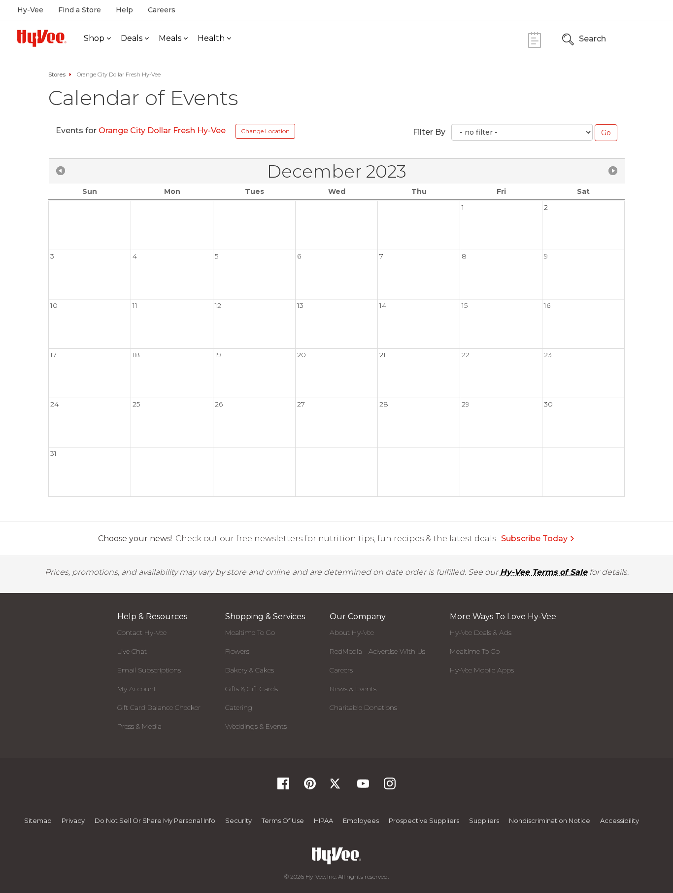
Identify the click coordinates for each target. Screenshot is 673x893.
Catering (238, 707)
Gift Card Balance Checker (159, 707)
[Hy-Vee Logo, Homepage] (42, 38)
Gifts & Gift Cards (251, 688)
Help (124, 9)
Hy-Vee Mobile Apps (482, 670)
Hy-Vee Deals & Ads (480, 632)
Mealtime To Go (250, 632)
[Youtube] (363, 786)
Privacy (73, 820)
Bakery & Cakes (249, 670)
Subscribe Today (534, 538)
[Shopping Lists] (534, 39)
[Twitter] (336, 786)
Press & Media (139, 726)
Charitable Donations (363, 707)
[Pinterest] (310, 786)
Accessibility (619, 820)
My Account (136, 688)
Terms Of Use (283, 820)
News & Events (353, 688)
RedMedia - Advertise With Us (377, 651)
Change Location (265, 131)
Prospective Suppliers (424, 820)
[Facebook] (283, 786)
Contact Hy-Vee (142, 632)
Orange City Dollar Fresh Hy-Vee (163, 130)
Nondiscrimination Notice (549, 820)
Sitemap (38, 820)
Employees (361, 820)
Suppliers (484, 820)
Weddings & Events (256, 726)
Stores (57, 74)
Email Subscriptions (149, 670)
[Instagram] (390, 786)
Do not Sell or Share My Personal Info (155, 820)
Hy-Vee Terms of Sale (543, 572)
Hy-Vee (30, 9)
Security (238, 820)
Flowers (237, 651)
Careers (161, 9)
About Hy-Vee (352, 632)
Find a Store (79, 9)
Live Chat (132, 651)
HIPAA (323, 820)
